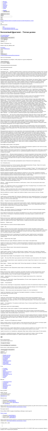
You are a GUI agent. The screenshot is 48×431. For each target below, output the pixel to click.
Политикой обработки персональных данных (16, 406)
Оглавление (9, 55)
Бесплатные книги (7, 384)
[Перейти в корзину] (3, 22)
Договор (5, 376)
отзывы (5, 55)
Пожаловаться (3, 54)
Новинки (5, 383)
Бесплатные (17, 20)
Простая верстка (6, 356)
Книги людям (31, 20)
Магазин (5, 1)
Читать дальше (3, 413)
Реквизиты (5, 375)
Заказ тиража (6, 361)
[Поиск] (1, 18)
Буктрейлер (5, 358)
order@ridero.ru (15, 402)
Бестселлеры (12, 20)
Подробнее (2, 47)
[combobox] (24, 16)
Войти (2, 15)
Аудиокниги (5, 382)
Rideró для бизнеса (7, 364)
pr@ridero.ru (7, 403)
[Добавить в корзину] (5, 41)
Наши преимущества (7, 374)
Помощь (5, 10)
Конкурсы (5, 4)
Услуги (4, 3)
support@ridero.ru (12, 400)
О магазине (5, 369)
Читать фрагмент (4, 39)
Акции (4, 8)
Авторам (5, 6)
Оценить (8, 48)
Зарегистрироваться (5, 61)
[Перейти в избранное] (1, 22)
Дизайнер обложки (7, 360)
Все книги (2, 20)
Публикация (5, 363)
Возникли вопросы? (7, 371)
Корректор (5, 359)
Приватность (6, 372)
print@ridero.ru (13, 401)
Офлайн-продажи (6, 355)
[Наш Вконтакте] (3, 425)
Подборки (25, 20)
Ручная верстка (6, 357)
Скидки (21, 20)
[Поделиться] (1, 52)
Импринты (7, 20)
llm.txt (4, 377)
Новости (5, 7)
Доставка (5, 388)
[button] (24, 18)
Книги (4, 370)
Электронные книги (7, 381)
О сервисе (5, 2)
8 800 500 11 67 (3, 395)
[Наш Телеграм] (3, 426)
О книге (2, 55)
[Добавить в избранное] (1, 50)
